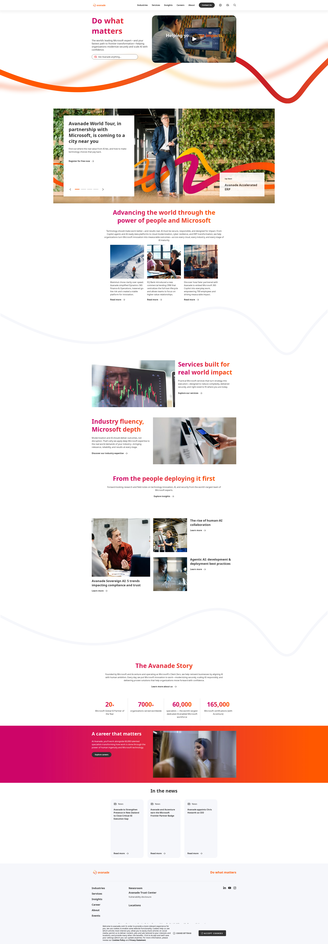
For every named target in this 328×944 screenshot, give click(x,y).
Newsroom (135, 888)
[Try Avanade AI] (227, 5)
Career (96, 904)
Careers (180, 5)
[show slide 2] (83, 189)
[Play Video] (194, 39)
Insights (168, 5)
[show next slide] (103, 189)
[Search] (234, 5)
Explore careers (101, 754)
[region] (164, 933)
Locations (135, 905)
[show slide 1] (77, 189)
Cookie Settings (183, 933)
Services (156, 5)
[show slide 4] (95, 189)
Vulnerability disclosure (140, 896)
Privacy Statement (137, 940)
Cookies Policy (118, 940)
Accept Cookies (213, 933)
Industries (142, 5)
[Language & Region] (222, 5)
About (191, 5)
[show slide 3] (89, 189)
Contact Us (207, 5)
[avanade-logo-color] (99, 5)
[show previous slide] (70, 189)
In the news (164, 791)
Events (96, 915)
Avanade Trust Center (142, 892)
